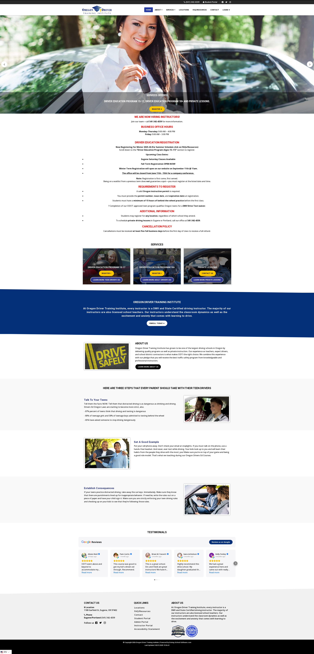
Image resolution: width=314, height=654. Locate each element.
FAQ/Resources (200, 10)
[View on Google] (84, 555)
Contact (214, 10)
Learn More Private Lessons (207, 280)
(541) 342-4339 (99, 617)
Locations (184, 10)
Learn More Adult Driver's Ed (157, 280)
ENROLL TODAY (156, 323)
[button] (310, 64)
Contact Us (207, 273)
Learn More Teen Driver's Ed (106, 280)
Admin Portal (141, 622)
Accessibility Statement (147, 629)
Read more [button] (87, 572)
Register (156, 109)
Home (148, 10)
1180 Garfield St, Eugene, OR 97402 (100, 610)
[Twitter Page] (226, 2)
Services (170, 10)
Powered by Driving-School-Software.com (175, 642)
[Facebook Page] (222, 2)
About (158, 10)
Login (226, 10)
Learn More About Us (148, 367)
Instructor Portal (143, 625)
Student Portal (210, 2)
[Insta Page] (230, 2)
